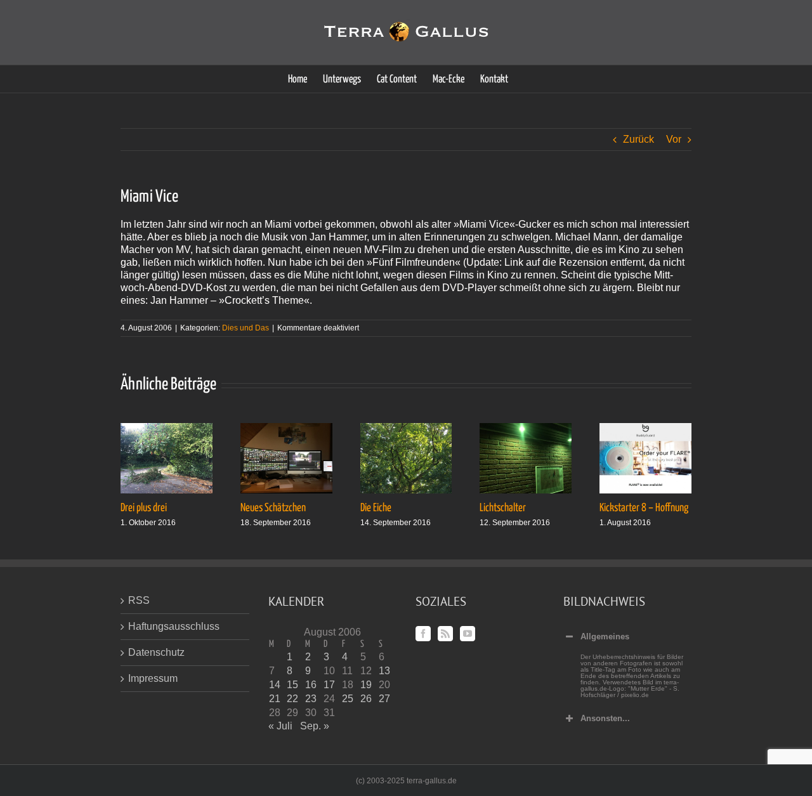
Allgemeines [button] (604, 636)
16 (311, 684)
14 (274, 684)
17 (329, 684)
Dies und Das (245, 327)
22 (292, 698)
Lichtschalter (503, 508)
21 (274, 698)
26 (366, 698)
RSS (139, 600)
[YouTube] (467, 633)
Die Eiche (375, 508)
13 (384, 670)
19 (366, 684)
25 (347, 698)
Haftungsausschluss (173, 626)
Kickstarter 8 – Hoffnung (643, 508)
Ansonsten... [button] (605, 718)
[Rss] (445, 633)
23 (311, 698)
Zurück (638, 139)
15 (292, 684)
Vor (673, 139)
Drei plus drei (144, 508)
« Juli (280, 726)
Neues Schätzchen (273, 508)
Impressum (153, 678)
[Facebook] (423, 633)
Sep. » (314, 726)
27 (384, 698)
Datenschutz (156, 652)
